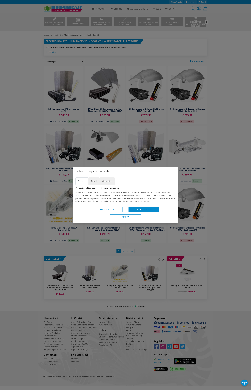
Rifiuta (125, 217)
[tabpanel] (125, 195)
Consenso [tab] (82, 181)
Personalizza (107, 209)
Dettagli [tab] (94, 181)
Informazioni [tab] (107, 181)
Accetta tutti (143, 209)
